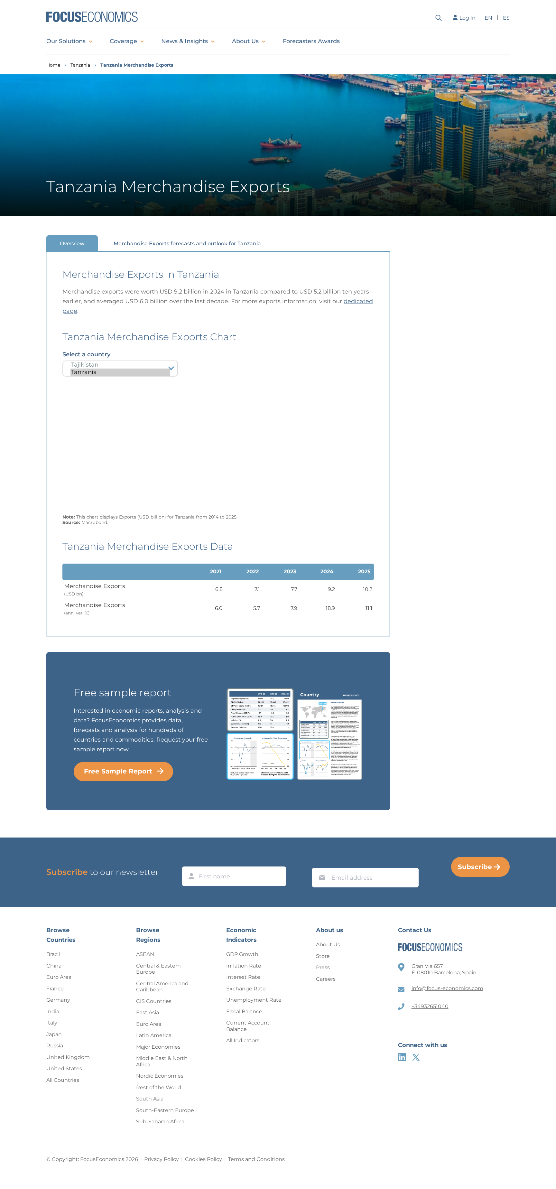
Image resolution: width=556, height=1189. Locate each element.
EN (488, 18)
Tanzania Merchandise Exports (136, 65)
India (52, 1011)
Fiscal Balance (244, 1011)
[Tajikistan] (120, 365)
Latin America (153, 1035)
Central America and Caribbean (162, 986)
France (55, 989)
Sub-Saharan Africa (160, 1122)
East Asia (147, 1012)
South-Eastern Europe (165, 1110)
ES (506, 18)
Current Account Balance (248, 1026)
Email (320, 861)
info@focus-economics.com (447, 988)
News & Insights (184, 41)
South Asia (149, 1099)
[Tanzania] (120, 372)
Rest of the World (158, 1087)
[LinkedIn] (402, 1057)
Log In (467, 18)
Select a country (86, 354)
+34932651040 (430, 1006)
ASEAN (145, 954)
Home (53, 65)
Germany (58, 1000)
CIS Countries (153, 1001)
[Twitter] (416, 1057)
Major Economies (158, 1047)
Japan (54, 1034)
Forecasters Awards (311, 41)
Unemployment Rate (254, 1000)
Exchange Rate (246, 989)
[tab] (72, 243)
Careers (326, 979)
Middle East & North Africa (162, 1061)
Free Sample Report (118, 771)
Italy (51, 1023)
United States (64, 1068)
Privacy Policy (161, 1159)
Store (323, 956)
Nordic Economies (159, 1076)
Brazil (53, 954)
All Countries (62, 1080)
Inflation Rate (243, 966)
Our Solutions (66, 41)
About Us (245, 41)
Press (323, 967)
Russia (54, 1046)
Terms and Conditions (256, 1159)
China (53, 966)
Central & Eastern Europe (158, 969)
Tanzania (80, 65)
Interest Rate (243, 977)
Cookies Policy (203, 1159)
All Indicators (242, 1040)
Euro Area (58, 977)
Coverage (123, 41)
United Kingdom (68, 1057)
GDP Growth (242, 954)
